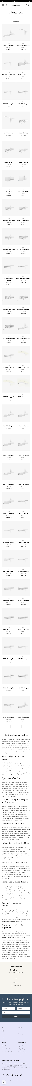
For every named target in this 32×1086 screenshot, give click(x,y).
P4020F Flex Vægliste (8, 688)
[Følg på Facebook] (3, 1075)
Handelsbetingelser (23, 1052)
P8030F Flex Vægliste (23, 104)
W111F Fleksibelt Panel (23, 249)
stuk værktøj (20, 954)
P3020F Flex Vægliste (23, 688)
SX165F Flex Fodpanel (8, 45)
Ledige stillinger (22, 1049)
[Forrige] (2, 1)
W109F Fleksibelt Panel (23, 309)
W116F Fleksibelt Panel (23, 220)
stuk (10, 942)
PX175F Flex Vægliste (23, 513)
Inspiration (4, 1037)
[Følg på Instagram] (7, 1075)
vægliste (4, 950)
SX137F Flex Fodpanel (8, 484)
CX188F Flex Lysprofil (8, 397)
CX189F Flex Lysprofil (23, 368)
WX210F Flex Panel (9, 162)
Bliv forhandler (5, 1046)
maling (14, 1065)
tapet (8, 1065)
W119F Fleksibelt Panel (9, 220)
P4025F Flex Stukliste (8, 368)
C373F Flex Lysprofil (23, 397)
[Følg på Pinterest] (12, 1075)
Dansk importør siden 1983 (16, 1)
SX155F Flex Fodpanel (8, 455)
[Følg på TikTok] (21, 1075)
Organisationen (22, 1046)
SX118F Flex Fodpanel (23, 75)
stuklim (11, 958)
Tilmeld (16, 1016)
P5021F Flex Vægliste (23, 659)
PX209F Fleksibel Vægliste (8, 75)
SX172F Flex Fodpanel (23, 426)
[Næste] (29, 1)
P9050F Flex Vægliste (23, 571)
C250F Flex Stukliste (8, 133)
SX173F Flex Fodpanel (8, 426)
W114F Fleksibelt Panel (9, 249)
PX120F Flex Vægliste (23, 542)
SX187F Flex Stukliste (23, 717)
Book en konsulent (6, 1049)
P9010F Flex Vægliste (8, 600)
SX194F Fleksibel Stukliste (23, 45)
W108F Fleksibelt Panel (9, 338)
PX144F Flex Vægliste (8, 542)
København (21, 1031)
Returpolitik (21, 1055)
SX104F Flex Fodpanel (8, 513)
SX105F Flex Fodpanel (23, 484)
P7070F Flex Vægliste (8, 659)
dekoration (12, 946)
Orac (9, 43)
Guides (3, 1034)
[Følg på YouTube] (16, 1075)
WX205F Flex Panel (23, 162)
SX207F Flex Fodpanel (23, 191)
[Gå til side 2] (19, 726)
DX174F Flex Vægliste (8, 717)
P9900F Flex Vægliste (8, 571)
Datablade (4, 1055)
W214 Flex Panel (9, 191)
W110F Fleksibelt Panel (9, 309)
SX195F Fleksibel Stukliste (23, 338)
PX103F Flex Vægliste (8, 104)
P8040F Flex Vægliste (8, 630)
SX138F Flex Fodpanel (23, 455)
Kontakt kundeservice (7, 1052)
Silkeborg (20, 1034)
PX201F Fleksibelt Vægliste (23, 278)
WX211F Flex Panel (23, 133)
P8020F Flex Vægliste (23, 630)
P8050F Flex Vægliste (23, 600)
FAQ (3, 1031)
